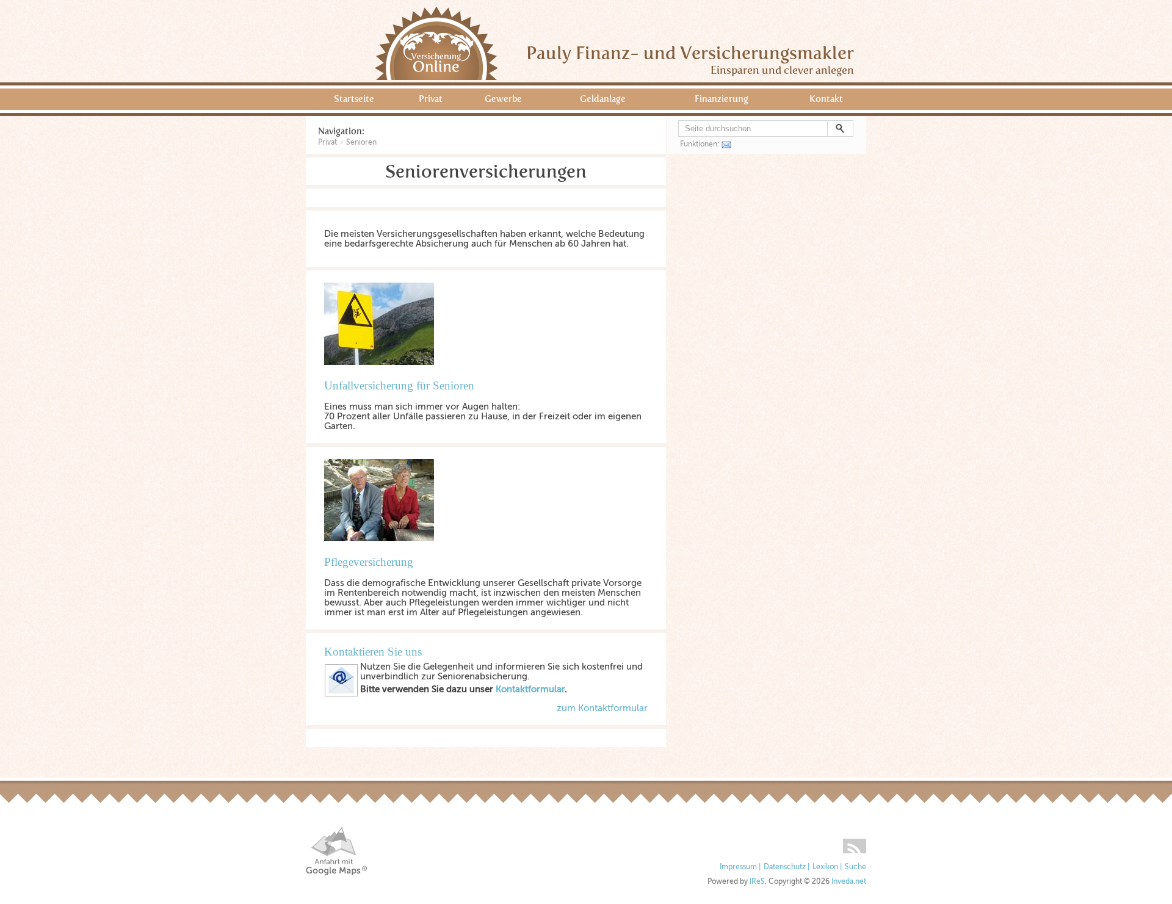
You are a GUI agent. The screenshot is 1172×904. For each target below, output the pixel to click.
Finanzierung (721, 98)
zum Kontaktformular (602, 708)
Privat (431, 98)
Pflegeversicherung (368, 561)
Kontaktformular (530, 689)
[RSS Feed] (854, 841)
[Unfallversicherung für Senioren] (385, 374)
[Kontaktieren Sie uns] (341, 694)
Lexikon (825, 867)
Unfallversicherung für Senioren (399, 385)
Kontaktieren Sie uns (373, 651)
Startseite (354, 98)
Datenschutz (785, 867)
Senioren (361, 142)
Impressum (738, 867)
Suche (855, 867)
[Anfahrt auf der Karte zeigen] (336, 851)
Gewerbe (503, 98)
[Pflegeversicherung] (385, 550)
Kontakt (826, 98)
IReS (757, 882)
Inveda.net (848, 882)
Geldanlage (603, 98)
